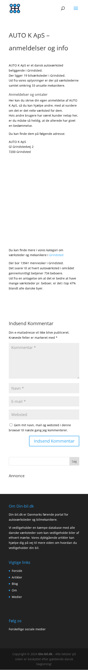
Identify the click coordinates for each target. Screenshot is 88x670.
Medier (17, 597)
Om (14, 590)
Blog (15, 584)
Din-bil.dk (45, 654)
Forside (17, 571)
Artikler (17, 577)
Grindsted (56, 255)
